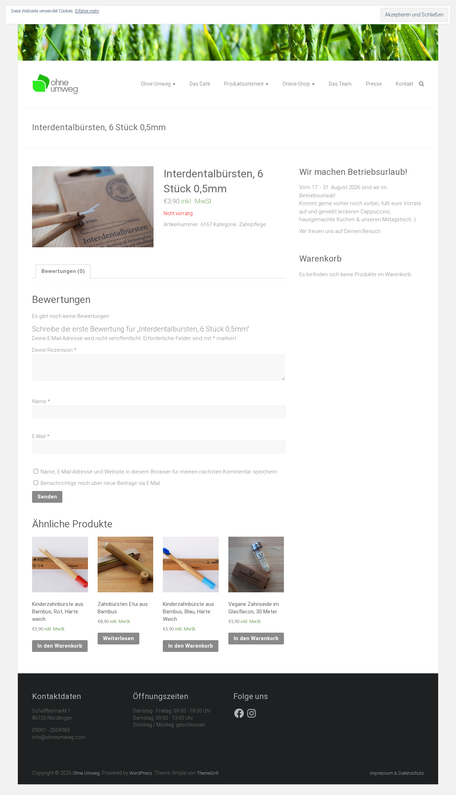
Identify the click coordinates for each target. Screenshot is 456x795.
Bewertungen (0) (63, 271)
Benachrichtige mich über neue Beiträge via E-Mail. (101, 483)
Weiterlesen (118, 638)
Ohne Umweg (156, 84)
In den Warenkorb (59, 646)
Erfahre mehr (87, 11)
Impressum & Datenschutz (397, 773)
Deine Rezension (54, 350)
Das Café (200, 84)
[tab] (63, 271)
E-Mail (41, 436)
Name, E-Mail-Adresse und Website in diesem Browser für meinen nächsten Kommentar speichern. (159, 472)
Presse (374, 84)
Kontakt (404, 84)
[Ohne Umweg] (55, 77)
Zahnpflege (252, 224)
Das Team (340, 84)
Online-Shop (296, 84)
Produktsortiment (244, 84)
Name (41, 401)
